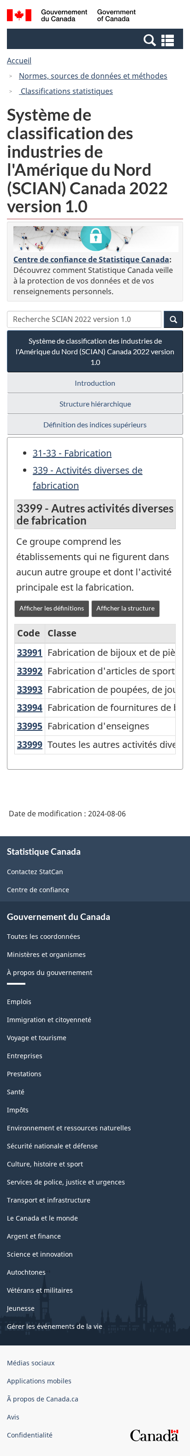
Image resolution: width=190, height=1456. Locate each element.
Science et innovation (40, 1254)
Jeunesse (21, 1308)
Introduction (95, 382)
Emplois (19, 1001)
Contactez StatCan (35, 871)
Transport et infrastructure (48, 1200)
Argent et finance (34, 1236)
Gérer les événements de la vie (54, 1326)
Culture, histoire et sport (45, 1164)
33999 (29, 744)
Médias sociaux (30, 1362)
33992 (29, 671)
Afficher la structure (125, 608)
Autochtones (26, 1272)
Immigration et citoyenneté (49, 1019)
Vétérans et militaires (40, 1290)
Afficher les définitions (51, 608)
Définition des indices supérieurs (95, 424)
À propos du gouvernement (49, 972)
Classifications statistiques (66, 91)
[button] (96, 40)
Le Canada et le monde (42, 1218)
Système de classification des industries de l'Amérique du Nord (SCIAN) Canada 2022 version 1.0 (95, 351)
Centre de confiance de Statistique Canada (91, 259)
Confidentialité (30, 1435)
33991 (29, 652)
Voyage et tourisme (36, 1037)
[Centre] (95, 239)
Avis (13, 1417)
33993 (29, 689)
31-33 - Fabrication (72, 453)
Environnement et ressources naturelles (69, 1127)
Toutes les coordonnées (43, 936)
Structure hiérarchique (95, 403)
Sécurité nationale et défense (52, 1145)
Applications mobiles (39, 1380)
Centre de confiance (38, 889)
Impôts (18, 1109)
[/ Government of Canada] (71, 16)
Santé (15, 1091)
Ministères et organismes (46, 954)
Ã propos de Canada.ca (42, 1398)
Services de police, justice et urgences (66, 1182)
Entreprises (24, 1055)
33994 (29, 707)
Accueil (19, 61)
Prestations (24, 1073)
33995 (29, 726)
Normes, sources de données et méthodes (93, 76)
